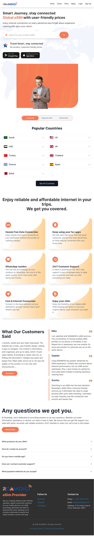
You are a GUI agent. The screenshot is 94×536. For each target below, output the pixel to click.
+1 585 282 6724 (80, 499)
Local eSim (30, 118)
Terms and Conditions (54, 528)
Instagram (41, 505)
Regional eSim (47, 118)
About (59, 4)
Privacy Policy (36, 528)
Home (52, 4)
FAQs (66, 4)
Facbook (41, 499)
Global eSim (63, 118)
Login (80, 4)
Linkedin (41, 502)
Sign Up (88, 4)
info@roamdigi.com (80, 502)
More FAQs (10, 429)
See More (9, 373)
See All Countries (47, 183)
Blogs (73, 4)
